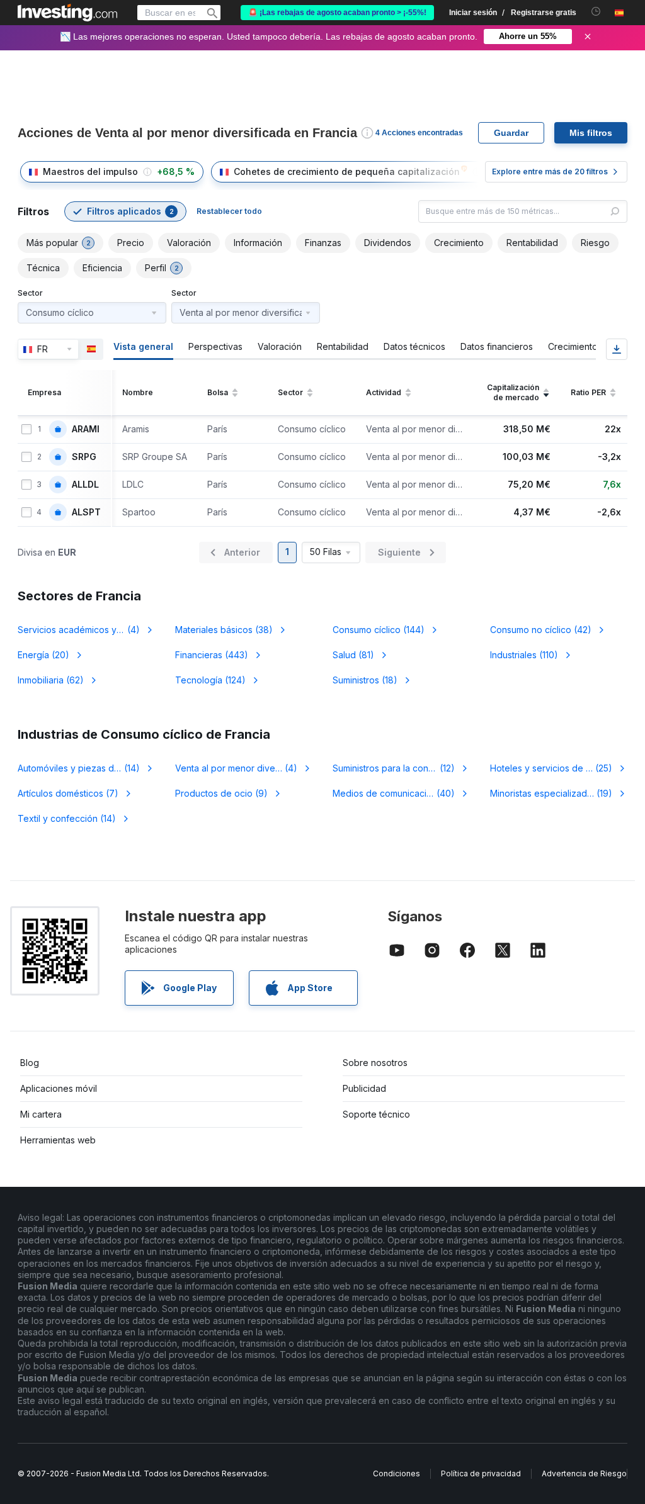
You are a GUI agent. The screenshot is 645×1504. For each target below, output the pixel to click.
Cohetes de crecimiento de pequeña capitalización (347, 171)
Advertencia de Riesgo (584, 1473)
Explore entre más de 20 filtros (550, 171)
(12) (399, 768)
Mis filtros (590, 133)
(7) (68, 793)
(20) (43, 654)
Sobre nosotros (375, 1062)
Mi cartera (41, 1114)
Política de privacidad (481, 1473)
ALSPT (86, 512)
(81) (353, 654)
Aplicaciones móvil (58, 1088)
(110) (524, 654)
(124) (210, 680)
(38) (224, 629)
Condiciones (396, 1473)
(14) (86, 768)
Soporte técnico (376, 1114)
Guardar (511, 133)
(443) (211, 654)
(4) (86, 629)
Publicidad (364, 1088)
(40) (401, 793)
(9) (221, 793)
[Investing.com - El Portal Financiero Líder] (67, 12)
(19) (551, 793)
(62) (51, 680)
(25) (551, 768)
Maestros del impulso (90, 171)
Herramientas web (58, 1140)
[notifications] (596, 12)
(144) (379, 629)
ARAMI (86, 429)
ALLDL (85, 484)
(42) (540, 629)
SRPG (84, 456)
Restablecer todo (229, 211)
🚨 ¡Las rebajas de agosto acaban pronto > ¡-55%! (337, 12)
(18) (365, 680)
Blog (29, 1062)
